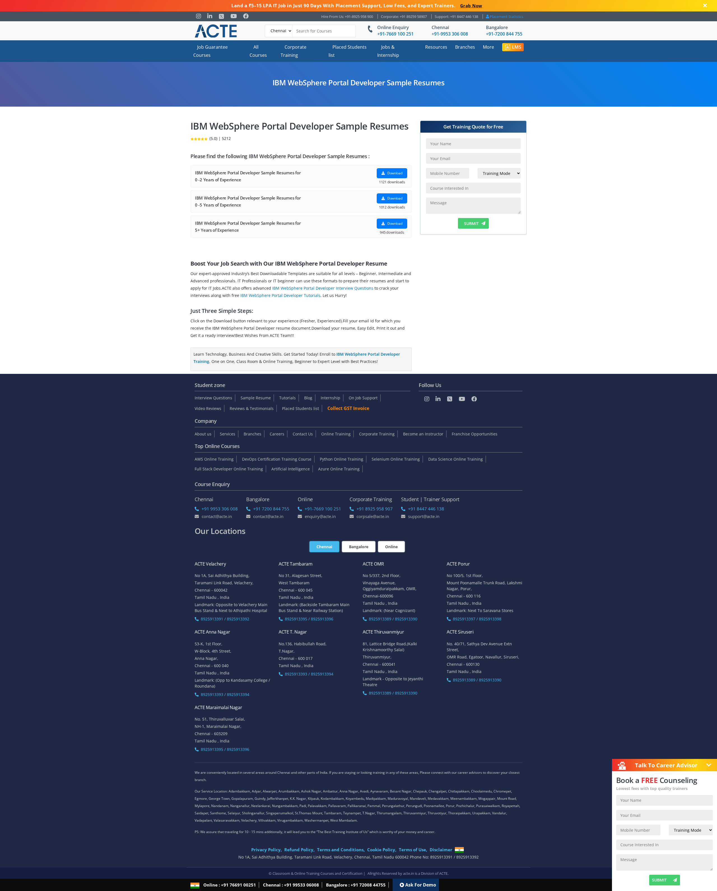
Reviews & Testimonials (252, 408)
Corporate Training (293, 51)
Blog (308, 397)
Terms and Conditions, (341, 849)
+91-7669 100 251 (395, 34)
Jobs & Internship (388, 51)
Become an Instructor (423, 434)
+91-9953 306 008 (450, 34)
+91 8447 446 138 (426, 509)
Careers (277, 434)
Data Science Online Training (455, 459)
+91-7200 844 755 (504, 34)
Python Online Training (341, 459)
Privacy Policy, (266, 849)
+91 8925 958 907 (375, 509)
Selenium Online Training (396, 459)
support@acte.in (423, 516)
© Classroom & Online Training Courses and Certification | (317, 873)
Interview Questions (213, 397)
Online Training (336, 434)
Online (391, 546)
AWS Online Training (214, 459)
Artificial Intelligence (290, 469)
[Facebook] (245, 16)
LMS (516, 47)
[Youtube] (234, 16)
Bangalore (497, 27)
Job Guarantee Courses (210, 51)
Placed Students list (348, 51)
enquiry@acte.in (320, 516)
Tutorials (287, 397)
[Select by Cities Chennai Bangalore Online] (310, 31)
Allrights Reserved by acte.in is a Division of (403, 873)
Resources (436, 47)
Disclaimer (441, 849)
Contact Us (303, 434)
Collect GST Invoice (348, 408)
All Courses (258, 51)
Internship (330, 397)
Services (227, 434)
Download (394, 173)
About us (203, 434)
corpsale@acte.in (373, 516)
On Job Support (363, 397)
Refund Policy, (299, 849)
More (488, 47)
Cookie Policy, (381, 849)
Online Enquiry (393, 27)
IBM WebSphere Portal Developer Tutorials (280, 295)
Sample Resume (256, 397)
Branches (465, 47)
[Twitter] (221, 16)
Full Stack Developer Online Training (229, 469)
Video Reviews (208, 408)
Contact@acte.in (217, 516)
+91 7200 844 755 (271, 509)
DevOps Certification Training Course (276, 459)
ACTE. (443, 873)
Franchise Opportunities (474, 434)
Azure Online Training (339, 469)
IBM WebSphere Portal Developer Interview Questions (322, 288)
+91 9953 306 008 (220, 509)
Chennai (440, 27)
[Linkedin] (210, 16)
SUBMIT (471, 223)
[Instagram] (198, 16)
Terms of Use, (413, 849)
